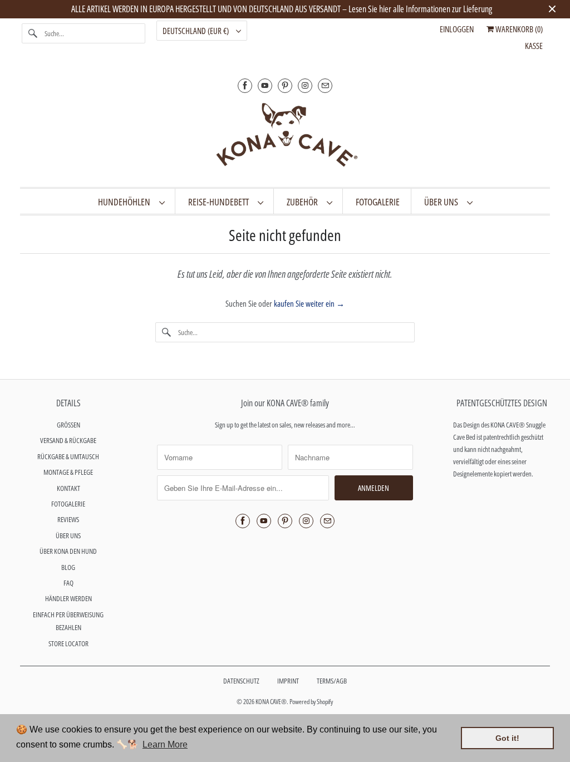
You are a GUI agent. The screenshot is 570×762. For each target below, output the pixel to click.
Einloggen (457, 29)
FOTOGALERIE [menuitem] (378, 201)
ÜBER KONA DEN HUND (68, 551)
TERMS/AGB (332, 681)
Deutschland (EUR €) (196, 30)
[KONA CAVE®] (285, 137)
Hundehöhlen (126, 201)
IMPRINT (288, 681)
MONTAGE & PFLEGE (68, 472)
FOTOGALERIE (68, 504)
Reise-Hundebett (220, 201)
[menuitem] (131, 201)
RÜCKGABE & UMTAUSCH (68, 456)
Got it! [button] (507, 738)
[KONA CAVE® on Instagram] (305, 85)
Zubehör (304, 201)
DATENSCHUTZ (241, 681)
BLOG (68, 567)
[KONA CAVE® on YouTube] (265, 85)
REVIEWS (68, 519)
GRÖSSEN (68, 425)
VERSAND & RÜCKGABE (68, 440)
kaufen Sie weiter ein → (309, 303)
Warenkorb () (518, 29)
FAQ (68, 583)
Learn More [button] (165, 744)
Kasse (534, 45)
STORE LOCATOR (68, 643)
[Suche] (33, 33)
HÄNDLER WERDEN (68, 598)
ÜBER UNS (442, 201)
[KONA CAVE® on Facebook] (245, 85)
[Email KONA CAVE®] (325, 85)
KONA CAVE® (271, 701)
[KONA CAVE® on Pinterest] (285, 85)
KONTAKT (68, 488)
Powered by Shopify (311, 701)
